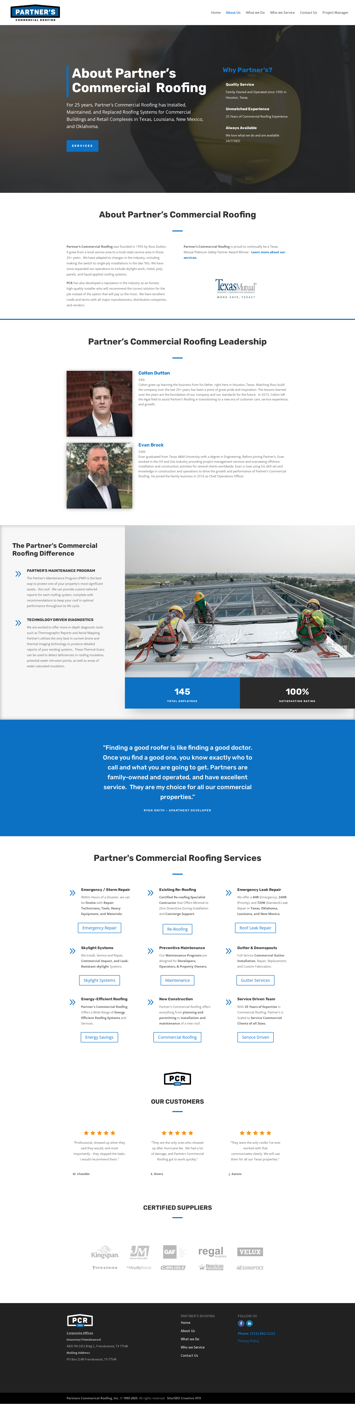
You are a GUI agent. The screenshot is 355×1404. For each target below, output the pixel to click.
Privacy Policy (248, 1340)
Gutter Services (255, 980)
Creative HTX (191, 1398)
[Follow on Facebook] (241, 1323)
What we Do (255, 13)
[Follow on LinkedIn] (249, 1323)
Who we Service (282, 13)
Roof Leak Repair (255, 928)
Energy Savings (99, 1037)
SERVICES (82, 146)
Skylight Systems (99, 980)
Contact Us (308, 13)
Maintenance (177, 980)
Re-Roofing (177, 929)
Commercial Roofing (177, 1037)
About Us (233, 13)
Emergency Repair (99, 928)
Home (216, 13)
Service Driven (255, 1037)
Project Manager (335, 13)
